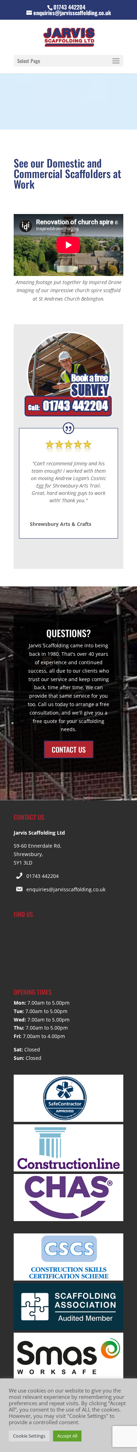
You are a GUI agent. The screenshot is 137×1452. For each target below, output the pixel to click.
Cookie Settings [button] (29, 1436)
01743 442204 (42, 876)
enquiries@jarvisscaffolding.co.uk (65, 889)
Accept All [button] (67, 1436)
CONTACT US (69, 749)
